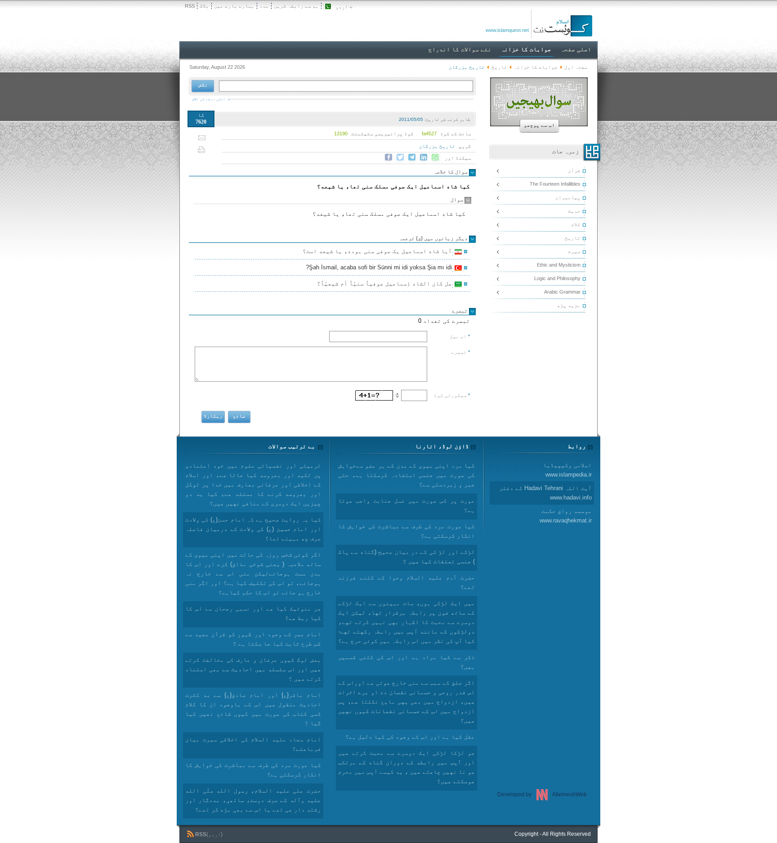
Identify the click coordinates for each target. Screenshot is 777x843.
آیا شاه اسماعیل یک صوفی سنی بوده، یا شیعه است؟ (379, 252)
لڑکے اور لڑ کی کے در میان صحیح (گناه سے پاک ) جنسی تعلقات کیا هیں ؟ (406, 557)
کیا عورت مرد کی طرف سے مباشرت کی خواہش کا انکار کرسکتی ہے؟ (253, 770)
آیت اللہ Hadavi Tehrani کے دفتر (545, 493)
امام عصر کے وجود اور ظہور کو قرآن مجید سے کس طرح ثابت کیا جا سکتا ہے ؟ (253, 639)
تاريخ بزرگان (437, 146)
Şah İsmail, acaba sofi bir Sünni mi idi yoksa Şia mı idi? (380, 268)
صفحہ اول (576, 67)
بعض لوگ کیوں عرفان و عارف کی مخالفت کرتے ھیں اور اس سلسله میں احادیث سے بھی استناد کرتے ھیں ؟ (253, 669)
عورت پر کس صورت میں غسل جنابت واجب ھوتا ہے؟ (406, 505)
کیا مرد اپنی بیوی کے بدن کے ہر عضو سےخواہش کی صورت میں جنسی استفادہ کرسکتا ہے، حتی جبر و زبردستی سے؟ (406, 475)
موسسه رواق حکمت (566, 516)
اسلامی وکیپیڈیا (567, 470)
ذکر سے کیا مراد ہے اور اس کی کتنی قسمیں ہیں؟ (406, 662)
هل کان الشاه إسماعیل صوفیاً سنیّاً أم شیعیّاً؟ (386, 284)
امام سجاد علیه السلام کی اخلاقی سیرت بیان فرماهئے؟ (253, 744)
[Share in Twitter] (400, 157)
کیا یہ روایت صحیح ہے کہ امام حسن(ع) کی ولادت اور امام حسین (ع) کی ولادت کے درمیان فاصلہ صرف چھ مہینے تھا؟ (253, 529)
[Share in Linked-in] (423, 157)
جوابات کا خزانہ (536, 67)
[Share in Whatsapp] (435, 157)
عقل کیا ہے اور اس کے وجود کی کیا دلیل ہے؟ (410, 736)
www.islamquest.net (507, 30)
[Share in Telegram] (411, 157)
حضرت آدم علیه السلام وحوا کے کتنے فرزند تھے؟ (406, 582)
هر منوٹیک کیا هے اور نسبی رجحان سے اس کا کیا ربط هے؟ (253, 613)
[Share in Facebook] (388, 157)
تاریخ (499, 67)
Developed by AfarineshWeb (542, 794)
